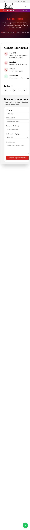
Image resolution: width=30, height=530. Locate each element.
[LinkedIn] (24, 90)
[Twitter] (10, 90)
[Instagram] (15, 90)
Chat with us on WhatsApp (19, 78)
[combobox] (17, 137)
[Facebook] (5, 90)
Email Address (10, 118)
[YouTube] (19, 90)
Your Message (10, 142)
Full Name (9, 110)
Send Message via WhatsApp (17, 158)
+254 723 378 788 (16, 71)
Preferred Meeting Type (13, 134)
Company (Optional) (12, 126)
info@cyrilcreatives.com (18, 64)
